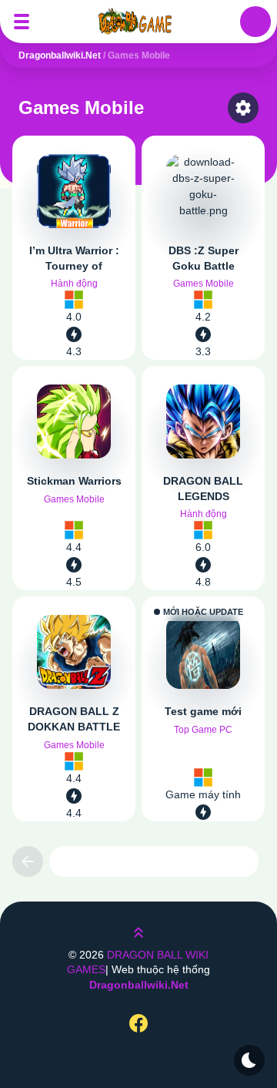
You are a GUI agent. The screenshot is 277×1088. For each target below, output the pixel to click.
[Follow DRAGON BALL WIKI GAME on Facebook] (138, 1022)
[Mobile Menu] (21, 21)
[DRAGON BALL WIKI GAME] (138, 21)
